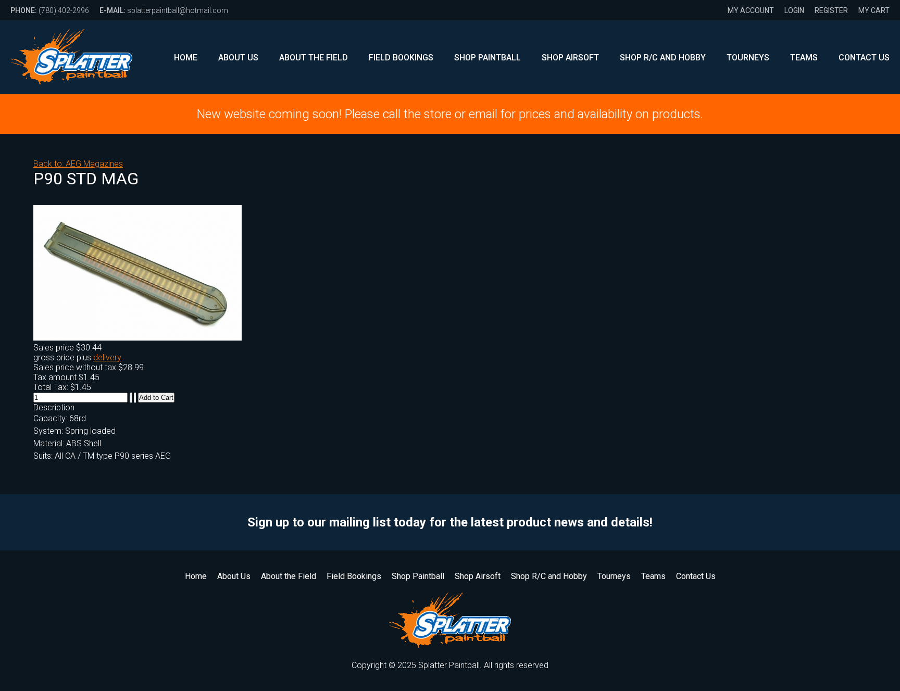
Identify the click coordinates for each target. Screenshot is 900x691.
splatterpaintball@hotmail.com (163, 10)
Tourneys (748, 57)
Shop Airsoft (570, 57)
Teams (804, 57)
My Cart (874, 10)
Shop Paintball (487, 57)
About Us (238, 57)
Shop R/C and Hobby (663, 57)
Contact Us (864, 57)
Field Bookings (401, 57)
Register (831, 10)
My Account (751, 10)
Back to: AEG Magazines (78, 164)
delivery (107, 357)
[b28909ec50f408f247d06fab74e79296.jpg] (137, 338)
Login (794, 10)
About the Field (313, 57)
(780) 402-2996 (49, 10)
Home (185, 57)
